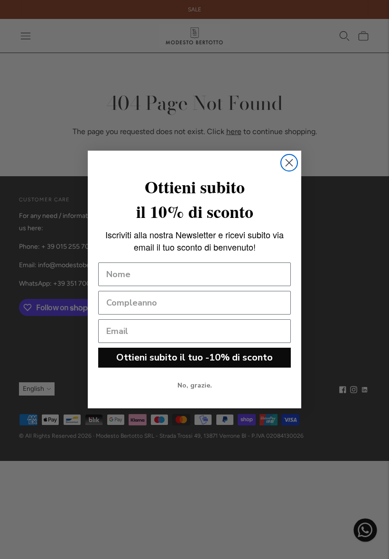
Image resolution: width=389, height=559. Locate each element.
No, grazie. (194, 385)
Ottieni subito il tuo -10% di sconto (194, 357)
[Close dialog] (289, 162)
